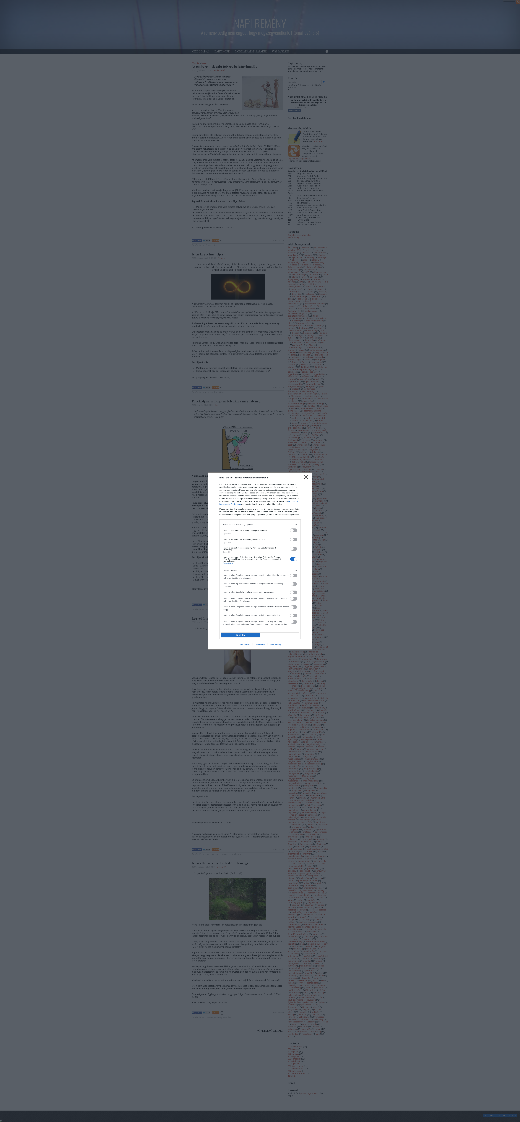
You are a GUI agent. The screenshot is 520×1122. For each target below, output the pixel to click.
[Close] (306, 477)
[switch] (293, 530)
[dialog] (260, 561)
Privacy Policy (275, 644)
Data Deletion (245, 644)
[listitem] (260, 524)
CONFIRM (240, 635)
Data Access (260, 644)
